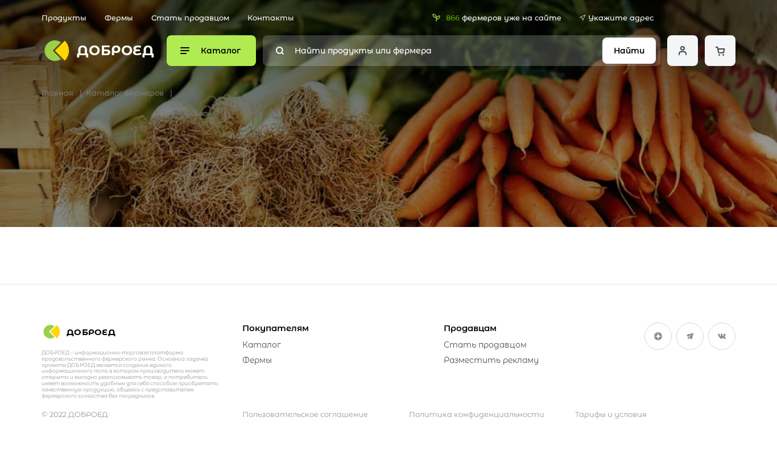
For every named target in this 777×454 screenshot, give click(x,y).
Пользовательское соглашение (305, 414)
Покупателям (275, 328)
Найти (629, 51)
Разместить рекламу (491, 360)
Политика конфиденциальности (476, 414)
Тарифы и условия (611, 414)
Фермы (119, 17)
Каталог (261, 345)
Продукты (64, 17)
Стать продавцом (190, 17)
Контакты (270, 17)
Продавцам (470, 328)
